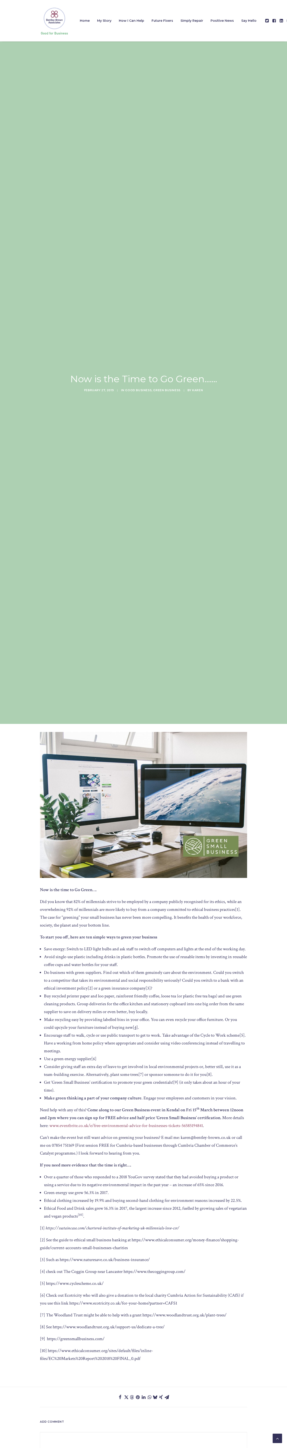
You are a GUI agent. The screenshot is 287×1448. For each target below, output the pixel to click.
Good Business (138, 390)
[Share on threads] (132, 1397)
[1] (237, 909)
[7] (141, 1074)
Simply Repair (191, 21)
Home (85, 21)
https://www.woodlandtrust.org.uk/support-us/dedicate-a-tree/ (109, 1327)
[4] (42, 1271)
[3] (148, 988)
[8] (209, 1074)
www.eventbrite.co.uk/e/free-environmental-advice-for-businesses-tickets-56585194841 (126, 1126)
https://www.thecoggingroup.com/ (154, 1271)
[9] (175, 1082)
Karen (197, 390)
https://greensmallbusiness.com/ (75, 1339)
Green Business (166, 390)
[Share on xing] (161, 1397)
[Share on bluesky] (155, 1397)
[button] (267, 20)
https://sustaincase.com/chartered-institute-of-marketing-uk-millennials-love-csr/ (112, 1228)
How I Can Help (131, 21)
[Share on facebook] (120, 1397)
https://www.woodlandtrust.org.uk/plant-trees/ (184, 1315)
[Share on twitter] (126, 1397)
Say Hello (249, 21)
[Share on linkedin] (143, 1397)
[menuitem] (85, 20)
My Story (104, 21)
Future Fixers (162, 21)
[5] (242, 1035)
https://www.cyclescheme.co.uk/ (75, 1283)
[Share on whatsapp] (149, 1397)
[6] (93, 1059)
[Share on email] (167, 1397)
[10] (43, 1351)
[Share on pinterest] (137, 1397)
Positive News (222, 21)
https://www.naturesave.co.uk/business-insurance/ (105, 1260)
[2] (90, 988)
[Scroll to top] (277, 1438)
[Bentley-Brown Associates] (54, 20)
